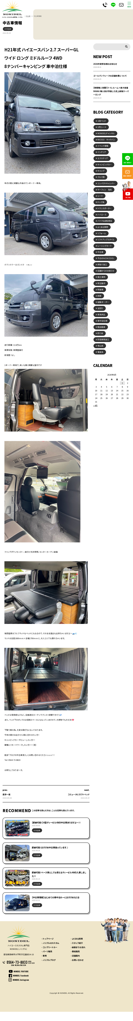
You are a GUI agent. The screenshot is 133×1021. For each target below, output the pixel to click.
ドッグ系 (101, 202)
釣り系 (100, 333)
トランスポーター (105, 208)
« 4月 (95, 405)
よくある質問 (103, 227)
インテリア (102, 152)
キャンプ (101, 170)
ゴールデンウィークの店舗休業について (110, 75)
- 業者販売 (75, 951)
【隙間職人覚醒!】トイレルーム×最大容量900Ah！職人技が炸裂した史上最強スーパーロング (111, 91)
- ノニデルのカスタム (50, 943)
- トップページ (48, 938)
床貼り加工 (102, 264)
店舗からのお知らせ (106, 270)
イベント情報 (103, 145)
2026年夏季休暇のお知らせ (105, 64)
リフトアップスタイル (106, 239)
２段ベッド (102, 120)
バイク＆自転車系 (105, 220)
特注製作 (101, 283)
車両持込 (101, 314)
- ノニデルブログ (49, 960)
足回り (100, 308)
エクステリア (103, 158)
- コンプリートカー (49, 947)
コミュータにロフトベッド (78, 794)
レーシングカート (105, 245)
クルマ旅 (101, 177)
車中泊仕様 (102, 320)
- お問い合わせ (77, 960)
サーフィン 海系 (105, 189)
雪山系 (100, 345)
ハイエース (102, 214)
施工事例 (101, 277)
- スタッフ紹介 (77, 943)
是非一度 (6, 794)
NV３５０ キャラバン (106, 139)
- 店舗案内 (75, 955)
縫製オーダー (103, 302)
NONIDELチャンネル (106, 133)
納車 (99, 295)
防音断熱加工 (103, 339)
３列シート (102, 127)
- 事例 (44, 955)
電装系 (100, 352)
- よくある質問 (77, 938)
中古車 (28, 16)
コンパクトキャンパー (106, 183)
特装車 (100, 289)
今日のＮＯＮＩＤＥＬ (106, 258)
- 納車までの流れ (78, 947)
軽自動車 (101, 327)
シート (100, 195)
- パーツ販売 (47, 951)
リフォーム (102, 233)
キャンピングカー (105, 164)
